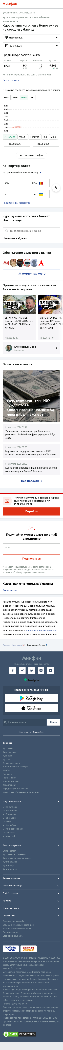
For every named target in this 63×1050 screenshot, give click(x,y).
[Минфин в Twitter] (31, 670)
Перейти (31, 511)
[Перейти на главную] (10, 4)
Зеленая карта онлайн (13, 921)
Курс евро (7, 756)
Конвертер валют (11, 781)
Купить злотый (10, 869)
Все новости (30, 481)
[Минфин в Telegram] (22, 670)
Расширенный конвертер (16, 202)
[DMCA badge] (31, 1034)
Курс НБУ (7, 759)
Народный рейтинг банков (15, 789)
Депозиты (7, 774)
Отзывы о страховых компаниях (18, 925)
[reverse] (56, 188)
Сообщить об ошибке (31, 732)
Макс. (54, 137)
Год (45, 137)
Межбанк (7, 770)
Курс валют (8, 748)
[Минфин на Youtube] (50, 670)
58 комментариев (30, 273)
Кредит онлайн (10, 785)
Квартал (34, 137)
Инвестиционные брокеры (15, 767)
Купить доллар (10, 862)
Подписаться (31, 558)
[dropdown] (32, 97)
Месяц (22, 137)
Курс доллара (9, 752)
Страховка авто (10, 932)
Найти (53, 722)
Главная (6, 645)
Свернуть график (33, 155)
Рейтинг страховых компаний (17, 929)
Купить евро (8, 865)
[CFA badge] (45, 949)
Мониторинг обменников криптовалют (21, 792)
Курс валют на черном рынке (17, 858)
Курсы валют (10, 590)
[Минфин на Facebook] (12, 670)
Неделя (11, 137)
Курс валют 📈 (18, 645)
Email (8, 547)
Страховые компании (13, 936)
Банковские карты (11, 763)
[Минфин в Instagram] (41, 670)
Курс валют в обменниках (15, 854)
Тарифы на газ (9, 778)
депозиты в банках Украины (41, 630)
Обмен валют (9, 851)
